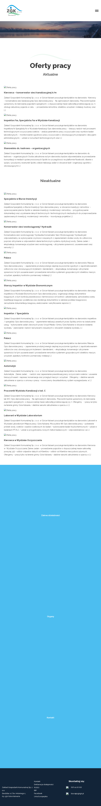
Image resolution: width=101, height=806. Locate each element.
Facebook (38, 793)
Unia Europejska (40, 796)
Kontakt (37, 781)
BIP (35, 790)
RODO (36, 787)
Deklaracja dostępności (44, 784)
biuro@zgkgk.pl (77, 794)
